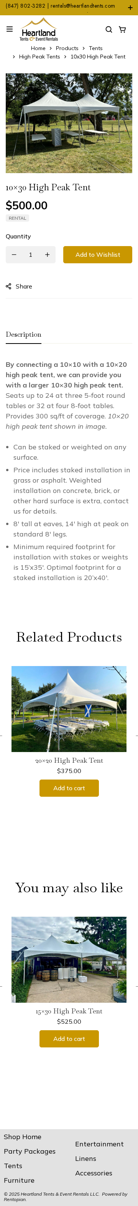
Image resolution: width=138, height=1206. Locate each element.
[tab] (23, 334)
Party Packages (30, 1151)
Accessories (93, 1173)
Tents (96, 48)
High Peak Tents (39, 56)
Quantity (18, 236)
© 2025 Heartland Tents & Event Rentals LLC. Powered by (65, 1194)
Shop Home (22, 1136)
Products (67, 48)
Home (38, 48)
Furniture (19, 1180)
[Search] (109, 29)
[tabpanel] (69, 474)
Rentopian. (15, 1199)
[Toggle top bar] (130, 7)
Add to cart (69, 788)
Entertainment (99, 1144)
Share (24, 286)
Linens (85, 1158)
